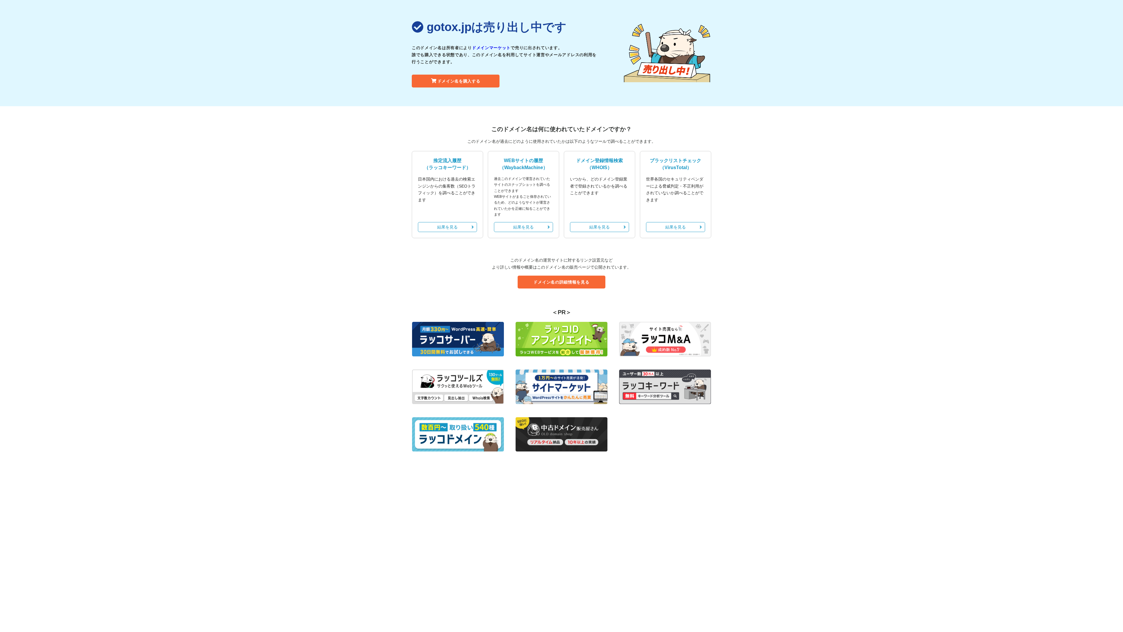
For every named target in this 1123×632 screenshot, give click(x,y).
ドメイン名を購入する (459, 81)
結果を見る (447, 227)
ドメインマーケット (491, 47)
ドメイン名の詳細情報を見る (561, 282)
